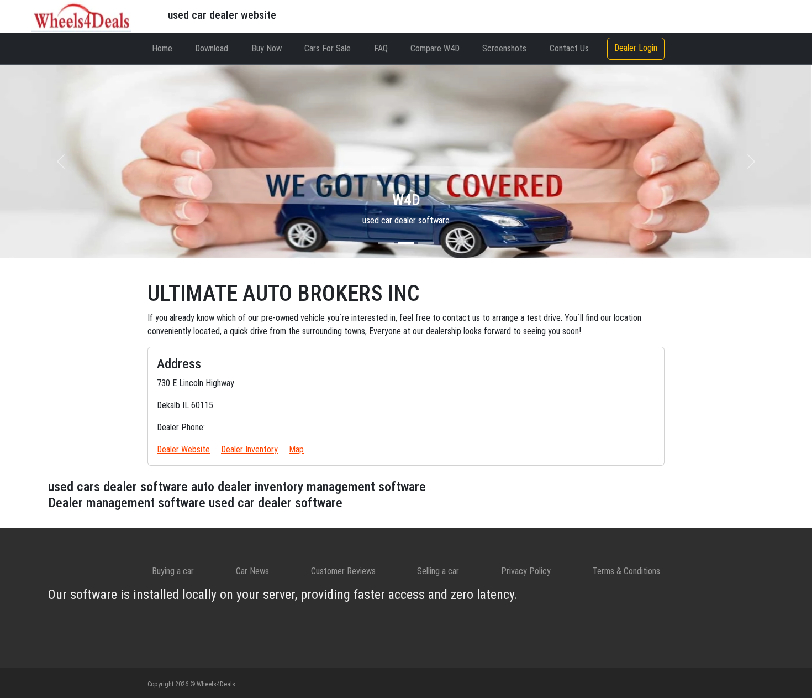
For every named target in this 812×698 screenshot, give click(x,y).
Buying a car (173, 571)
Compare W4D (435, 48)
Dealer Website (183, 449)
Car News (252, 571)
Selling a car (438, 571)
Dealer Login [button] (635, 48)
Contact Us (569, 48)
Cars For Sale (327, 48)
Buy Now (266, 48)
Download (211, 48)
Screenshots (504, 48)
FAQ (381, 48)
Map (296, 449)
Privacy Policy (526, 571)
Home (162, 48)
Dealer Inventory (249, 449)
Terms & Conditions (626, 571)
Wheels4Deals (216, 684)
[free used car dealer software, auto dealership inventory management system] (81, 16)
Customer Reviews (343, 571)
